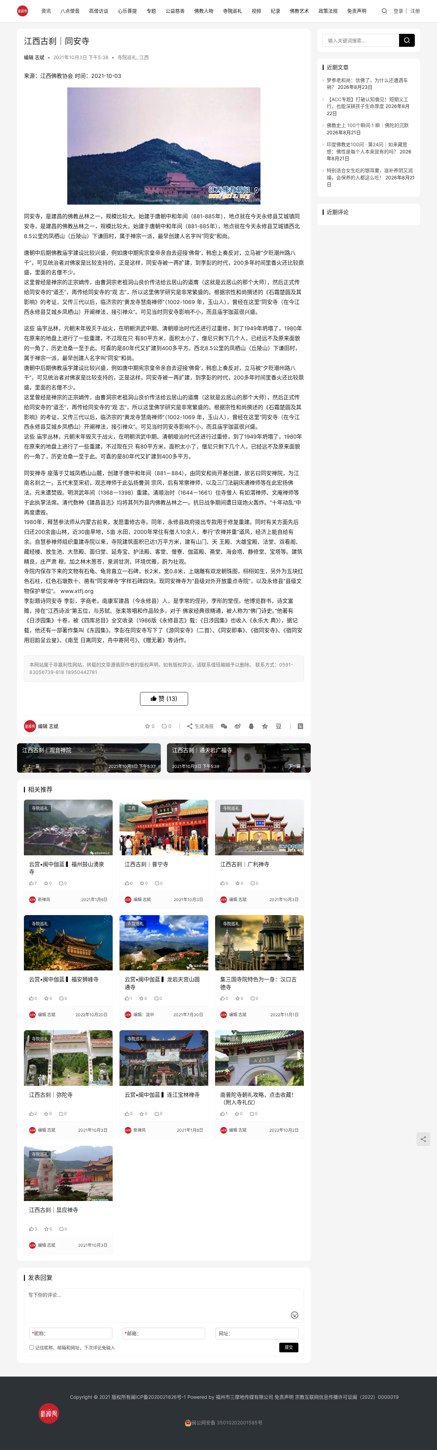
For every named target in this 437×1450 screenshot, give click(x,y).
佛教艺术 (299, 11)
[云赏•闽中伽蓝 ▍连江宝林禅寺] (163, 1058)
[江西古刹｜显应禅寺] (68, 1173)
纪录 (275, 11)
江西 (144, 57)
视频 (256, 11)
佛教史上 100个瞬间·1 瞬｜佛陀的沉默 (368, 125)
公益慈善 (175, 11)
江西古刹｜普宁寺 (146, 864)
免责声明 (356, 11)
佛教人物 (203, 11)
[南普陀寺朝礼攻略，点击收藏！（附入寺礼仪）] (259, 1058)
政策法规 (328, 11)
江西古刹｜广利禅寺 (244, 864)
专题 (151, 11)
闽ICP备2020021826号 (156, 1397)
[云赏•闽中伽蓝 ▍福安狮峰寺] (68, 942)
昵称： (40, 1333)
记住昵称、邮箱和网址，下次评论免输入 (74, 1347)
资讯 (46, 11)
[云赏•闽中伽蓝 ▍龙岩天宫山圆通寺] (163, 942)
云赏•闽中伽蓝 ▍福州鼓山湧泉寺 (66, 868)
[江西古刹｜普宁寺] (163, 827)
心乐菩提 (127, 11)
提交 (289, 1347)
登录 (398, 11)
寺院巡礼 (232, 11)
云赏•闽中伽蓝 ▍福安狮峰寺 (64, 979)
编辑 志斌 (34, 57)
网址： (226, 1333)
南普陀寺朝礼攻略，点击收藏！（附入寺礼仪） (258, 1098)
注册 (415, 11)
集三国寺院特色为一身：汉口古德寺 (258, 983)
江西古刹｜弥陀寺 (51, 1094)
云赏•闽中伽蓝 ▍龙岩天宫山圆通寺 (162, 983)
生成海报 (203, 726)
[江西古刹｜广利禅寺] (259, 827)
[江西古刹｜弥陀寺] (68, 1058)
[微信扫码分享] (224, 726)
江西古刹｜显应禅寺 (53, 1209)
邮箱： (133, 1333)
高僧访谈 (98, 11)
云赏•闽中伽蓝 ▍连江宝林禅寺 (162, 1094)
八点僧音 (70, 11)
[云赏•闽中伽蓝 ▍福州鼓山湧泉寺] (68, 827)
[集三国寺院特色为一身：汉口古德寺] (259, 942)
